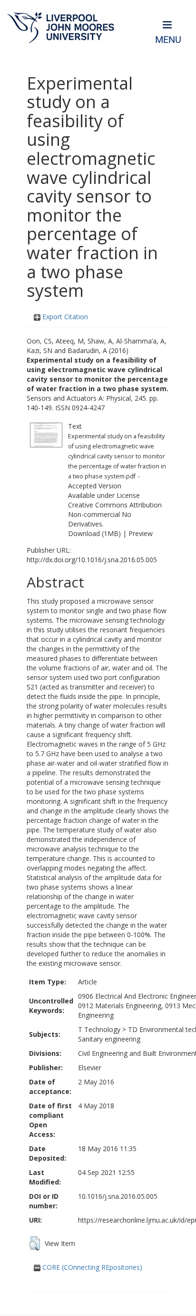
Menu (168, 39)
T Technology (99, 1029)
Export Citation (64, 316)
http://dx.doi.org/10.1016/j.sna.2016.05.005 (92, 559)
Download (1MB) (94, 533)
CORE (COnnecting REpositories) (91, 1267)
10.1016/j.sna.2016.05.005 (117, 1196)
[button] (34, 1243)
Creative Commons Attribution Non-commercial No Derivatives (115, 514)
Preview (140, 533)
